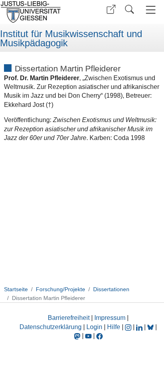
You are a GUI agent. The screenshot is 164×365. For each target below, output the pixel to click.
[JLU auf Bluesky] (151, 327)
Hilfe (113, 327)
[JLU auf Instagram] (129, 327)
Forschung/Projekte (60, 289)
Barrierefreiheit (69, 317)
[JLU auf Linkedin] (140, 327)
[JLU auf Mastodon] (78, 335)
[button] (111, 9)
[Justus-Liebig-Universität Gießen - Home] (40, 12)
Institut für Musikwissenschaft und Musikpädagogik (71, 38)
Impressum (109, 317)
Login (95, 327)
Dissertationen (111, 289)
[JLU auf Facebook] (99, 335)
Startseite (16, 289)
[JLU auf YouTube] (88, 335)
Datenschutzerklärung (51, 327)
